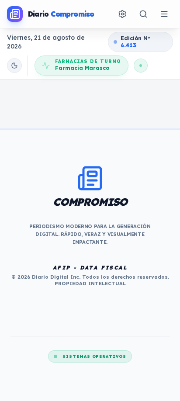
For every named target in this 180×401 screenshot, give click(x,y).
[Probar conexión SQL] (141, 66)
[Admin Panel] (122, 14)
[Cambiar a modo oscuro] (14, 65)
